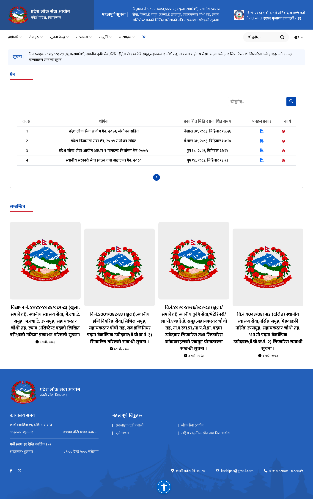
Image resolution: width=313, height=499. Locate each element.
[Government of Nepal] (18, 15)
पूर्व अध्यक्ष (122, 428)
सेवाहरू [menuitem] (34, 37)
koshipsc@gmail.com (237, 465)
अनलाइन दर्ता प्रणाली (129, 420)
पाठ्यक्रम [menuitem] (82, 37)
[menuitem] (144, 37)
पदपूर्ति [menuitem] (103, 37)
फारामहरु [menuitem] (124, 37)
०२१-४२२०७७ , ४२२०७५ (286, 465)
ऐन (12, 69)
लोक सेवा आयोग (192, 420)
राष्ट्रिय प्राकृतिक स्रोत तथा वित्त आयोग (205, 428)
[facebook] (11, 465)
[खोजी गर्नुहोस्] (282, 37)
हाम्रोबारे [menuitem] (13, 37)
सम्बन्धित (17, 201)
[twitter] (20, 465)
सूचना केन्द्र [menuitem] (57, 37)
